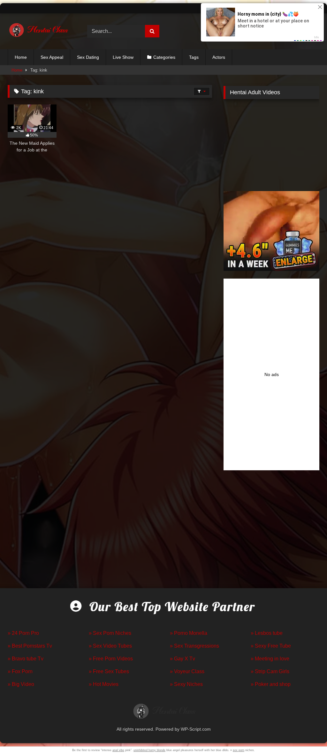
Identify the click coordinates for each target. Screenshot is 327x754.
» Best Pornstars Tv (30, 646)
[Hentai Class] (41, 31)
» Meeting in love (270, 658)
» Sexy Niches (186, 684)
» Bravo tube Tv (25, 658)
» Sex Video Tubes (110, 646)
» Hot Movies (103, 684)
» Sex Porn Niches (110, 633)
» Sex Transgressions (194, 646)
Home (21, 57)
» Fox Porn (20, 671)
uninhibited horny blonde (149, 750)
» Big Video (21, 684)
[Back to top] (307, 735)
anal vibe (118, 750)
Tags (194, 57)
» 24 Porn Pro (23, 633)
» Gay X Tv (182, 658)
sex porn (238, 750)
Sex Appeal (52, 57)
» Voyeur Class (187, 671)
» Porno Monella (188, 633)
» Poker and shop (271, 684)
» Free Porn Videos (111, 658)
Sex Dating (88, 57)
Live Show (123, 57)
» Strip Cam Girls (270, 671)
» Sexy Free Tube (271, 646)
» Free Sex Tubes (109, 671)
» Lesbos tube (267, 633)
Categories (164, 57)
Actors (218, 57)
